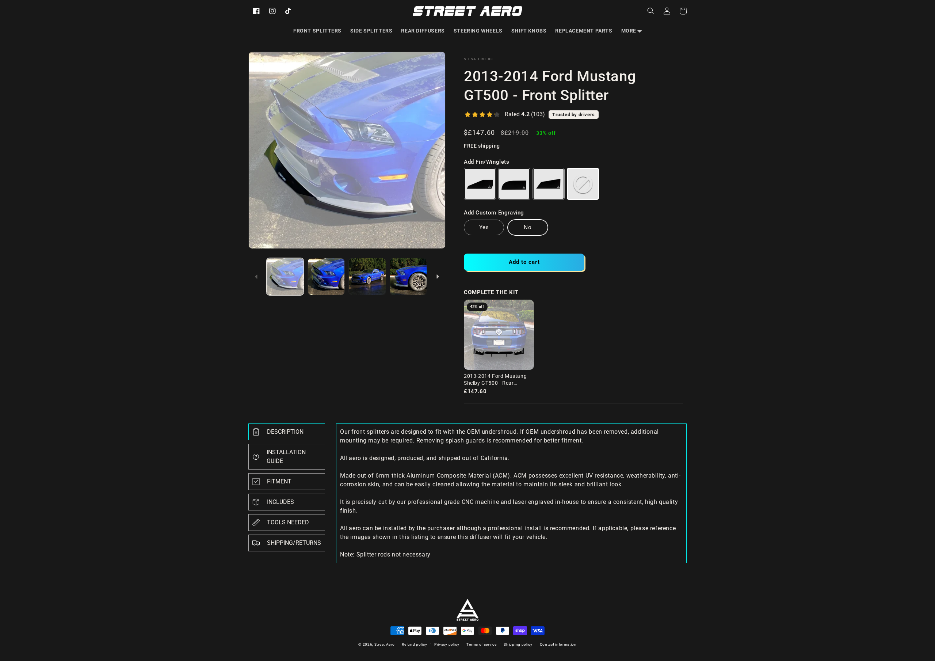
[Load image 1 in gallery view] (285, 277)
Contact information (558, 644)
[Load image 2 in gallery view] (326, 277)
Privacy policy (446, 644)
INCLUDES (280, 501)
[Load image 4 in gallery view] (408, 277)
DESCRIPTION (285, 431)
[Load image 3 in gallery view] (367, 277)
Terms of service (481, 644)
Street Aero (384, 644)
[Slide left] (256, 277)
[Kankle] (514, 184)
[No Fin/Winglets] (583, 184)
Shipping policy (518, 644)
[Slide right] (438, 277)
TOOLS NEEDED (288, 522)
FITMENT (279, 481)
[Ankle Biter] (480, 184)
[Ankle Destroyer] (549, 184)
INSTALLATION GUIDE (286, 456)
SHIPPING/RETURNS (294, 542)
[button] (631, 30)
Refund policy (414, 644)
